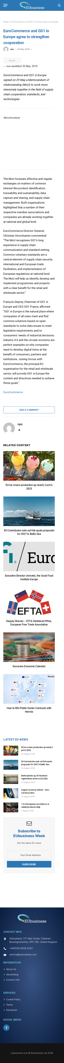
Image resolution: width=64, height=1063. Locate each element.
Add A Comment (29, 409)
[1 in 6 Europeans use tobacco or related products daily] (12, 807)
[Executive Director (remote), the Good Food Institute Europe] (29, 558)
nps (12, 49)
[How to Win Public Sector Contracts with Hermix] (29, 690)
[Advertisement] (28, 140)
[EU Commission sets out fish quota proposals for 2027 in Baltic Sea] (29, 512)
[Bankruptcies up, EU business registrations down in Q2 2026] (12, 779)
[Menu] (5, 5)
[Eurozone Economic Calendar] (29, 648)
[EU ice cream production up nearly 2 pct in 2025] (29, 467)
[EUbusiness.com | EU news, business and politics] (32, 5)
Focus (12, 60)
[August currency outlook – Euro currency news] (12, 793)
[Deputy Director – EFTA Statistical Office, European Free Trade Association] (29, 603)
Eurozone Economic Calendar (29, 666)
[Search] (59, 5)
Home (6, 21)
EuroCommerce (13, 392)
